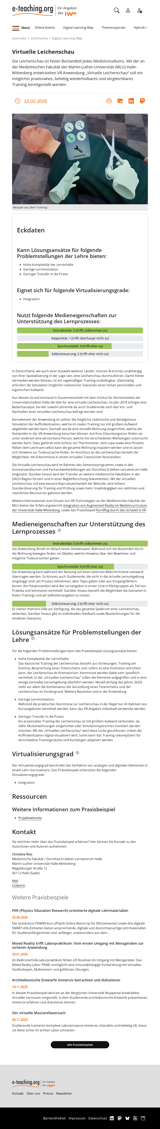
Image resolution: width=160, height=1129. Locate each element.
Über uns (33, 1093)
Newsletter (64, 1093)
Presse (48, 1093)
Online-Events (45, 27)
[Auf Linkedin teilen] (131, 100)
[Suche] (116, 10)
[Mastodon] (120, 1118)
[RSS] (135, 1118)
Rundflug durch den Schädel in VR (121, 510)
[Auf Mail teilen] (120, 100)
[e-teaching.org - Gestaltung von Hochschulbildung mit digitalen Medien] (44, 8)
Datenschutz (97, 1118)
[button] (23, 28)
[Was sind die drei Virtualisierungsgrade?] (77, 755)
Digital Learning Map (78, 27)
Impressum (77, 1118)
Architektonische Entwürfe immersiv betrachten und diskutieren (66, 980)
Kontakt (18, 1093)
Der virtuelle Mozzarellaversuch (39, 1012)
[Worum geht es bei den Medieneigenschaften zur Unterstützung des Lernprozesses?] (59, 532)
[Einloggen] (128, 10)
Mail (15, 881)
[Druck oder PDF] (109, 100)
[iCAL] (143, 1118)
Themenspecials (113, 27)
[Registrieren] (139, 10)
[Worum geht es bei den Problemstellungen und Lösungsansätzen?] (33, 641)
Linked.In (18, 885)
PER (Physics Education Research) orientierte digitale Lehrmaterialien (70, 910)
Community (39, 38)
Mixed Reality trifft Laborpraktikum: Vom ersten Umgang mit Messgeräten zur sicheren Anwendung (78, 945)
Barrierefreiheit (54, 1118)
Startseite (19, 38)
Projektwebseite (30, 818)
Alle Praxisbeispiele (80, 1045)
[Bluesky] (127, 1118)
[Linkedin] (112, 1118)
